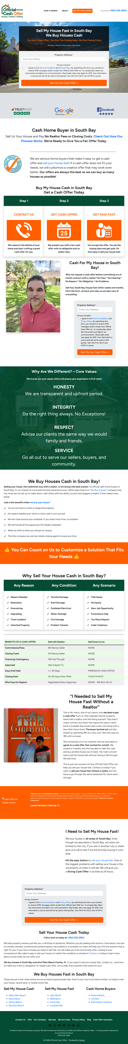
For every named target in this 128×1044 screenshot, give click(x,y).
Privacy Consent (64, 65)
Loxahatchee (56, 1005)
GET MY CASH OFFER (82, 11)
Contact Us (20, 1019)
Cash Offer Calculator (102, 1019)
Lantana (95, 998)
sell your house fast (56, 163)
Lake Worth (55, 995)
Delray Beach (15, 1002)
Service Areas (64, 1019)
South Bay (55, 1002)
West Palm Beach (17, 995)
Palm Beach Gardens (101, 1002)
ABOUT (65, 11)
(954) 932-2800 (118, 10)
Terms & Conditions (47, 68)
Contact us (94, 953)
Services (52, 1019)
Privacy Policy (64, 68)
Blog (89, 1019)
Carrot (82, 1040)
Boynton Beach (16, 1005)
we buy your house (39, 502)
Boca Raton (14, 998)
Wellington (55, 998)
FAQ (30, 1019)
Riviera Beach (97, 995)
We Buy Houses (98, 490)
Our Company (40, 1019)
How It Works (51, 11)
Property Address (64, 54)
